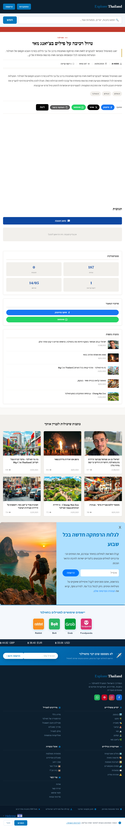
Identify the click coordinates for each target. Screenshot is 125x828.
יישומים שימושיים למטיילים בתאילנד (62, 612)
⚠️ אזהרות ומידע (115, 775)
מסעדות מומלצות (53, 754)
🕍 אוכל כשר (55, 766)
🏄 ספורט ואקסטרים (113, 766)
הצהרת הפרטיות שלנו (104, 591)
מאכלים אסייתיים (53, 758)
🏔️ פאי (119, 731)
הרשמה (9, 6)
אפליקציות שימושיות (52, 735)
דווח (42, 107)
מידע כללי (56, 714)
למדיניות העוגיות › (73, 822)
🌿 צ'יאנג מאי (116, 740)
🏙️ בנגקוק (117, 714)
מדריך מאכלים (54, 727)
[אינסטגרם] (112, 697)
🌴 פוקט (118, 718)
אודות (58, 784)
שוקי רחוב (56, 762)
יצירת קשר (56, 788)
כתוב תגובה (60, 220)
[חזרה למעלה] (7, 822)
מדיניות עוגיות (55, 797)
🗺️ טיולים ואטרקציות (113, 754)
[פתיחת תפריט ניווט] (5, 6)
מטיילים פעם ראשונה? (51, 723)
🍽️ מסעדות (117, 770)
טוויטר (91, 107)
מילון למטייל (56, 731)
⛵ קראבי (118, 727)
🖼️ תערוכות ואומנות (113, 762)
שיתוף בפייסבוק (61, 312)
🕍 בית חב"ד (55, 770)
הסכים (21, 823)
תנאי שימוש (56, 793)
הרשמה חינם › (13, 656)
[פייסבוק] (119, 697)
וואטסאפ (77, 107)
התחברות (24, 6)
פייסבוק (106, 107)
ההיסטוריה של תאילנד (51, 718)
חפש (10, 19)
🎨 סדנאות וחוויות (114, 758)
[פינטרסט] (104, 697)
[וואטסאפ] (97, 697)
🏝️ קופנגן (118, 735)
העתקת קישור (58, 107)
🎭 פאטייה (117, 723)
